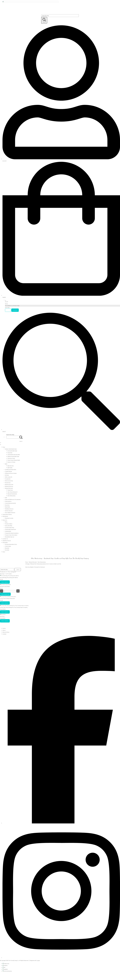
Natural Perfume (9, 486)
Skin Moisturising (11, 495)
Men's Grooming (9, 480)
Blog (6, 521)
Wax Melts (7, 507)
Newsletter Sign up (9, 536)
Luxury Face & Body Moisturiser (7, 598)
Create (38, 960)
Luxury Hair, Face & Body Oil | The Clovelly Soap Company (14, 607)
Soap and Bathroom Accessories (12, 499)
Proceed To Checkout (39, 567)
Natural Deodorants (12, 493)
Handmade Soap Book (10, 529)
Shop (3, 447)
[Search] (20, 437)
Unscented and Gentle (10, 503)
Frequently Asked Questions (11, 533)
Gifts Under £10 (8, 477)
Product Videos (8, 523)
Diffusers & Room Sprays (10, 473)
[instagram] (61, 957)
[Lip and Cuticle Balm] (5, 584)
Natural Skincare (9, 488)
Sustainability (8, 531)
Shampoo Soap (11, 458)
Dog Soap (10, 452)
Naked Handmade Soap (13, 456)
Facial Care (10, 490)
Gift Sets (7, 475)
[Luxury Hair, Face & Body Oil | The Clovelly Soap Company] (14, 605)
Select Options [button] (4, 582)
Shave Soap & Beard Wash (14, 460)
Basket (8, 310)
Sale (6, 497)
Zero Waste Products (10, 512)
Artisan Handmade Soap (11, 449)
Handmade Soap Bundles (14, 454)
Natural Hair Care (9, 484)
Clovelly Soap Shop (9, 527)
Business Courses (9, 518)
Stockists (7, 550)
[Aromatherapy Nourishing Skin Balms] (9, 575)
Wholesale (5, 542)
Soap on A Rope (11, 462)
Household (7, 478)
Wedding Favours (9, 508)
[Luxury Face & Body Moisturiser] (8, 596)
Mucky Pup (7, 482)
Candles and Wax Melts (10, 469)
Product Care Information (11, 535)
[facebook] (61, 823)
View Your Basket (29, 567)
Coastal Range (8, 471)
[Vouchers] (2, 614)
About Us (4, 520)
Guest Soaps (8, 546)
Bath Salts (10, 467)
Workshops (5, 516)
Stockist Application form (11, 544)
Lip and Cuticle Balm (5, 586)
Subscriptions (8, 501)
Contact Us (5, 538)
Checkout (15, 310)
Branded (7, 548)
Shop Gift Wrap (8, 525)
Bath (6, 463)
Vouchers (7, 505)
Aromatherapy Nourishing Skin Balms (9, 577)
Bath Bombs (11, 465)
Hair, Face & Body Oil (12, 492)
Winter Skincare (9, 510)
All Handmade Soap (12, 450)
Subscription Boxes (7, 514)
